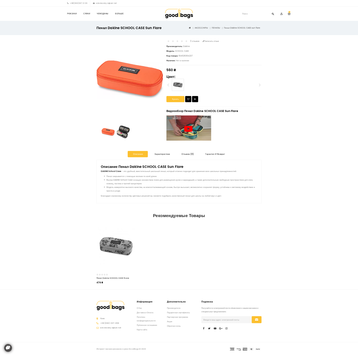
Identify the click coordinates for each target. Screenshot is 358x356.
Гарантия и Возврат (215, 154)
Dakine (186, 46)
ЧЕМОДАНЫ (102, 13)
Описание (138, 154)
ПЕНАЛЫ (216, 27)
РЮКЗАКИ (72, 13)
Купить (175, 99)
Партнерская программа (177, 317)
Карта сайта (142, 329)
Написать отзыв (211, 41)
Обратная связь (174, 326)
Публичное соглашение (147, 325)
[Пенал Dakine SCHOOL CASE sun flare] (108, 132)
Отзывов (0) (187, 154)
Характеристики (162, 154)
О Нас (139, 308)
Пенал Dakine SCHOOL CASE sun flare (242, 27)
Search (272, 14)
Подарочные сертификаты (178, 312)
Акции (169, 321)
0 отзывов (194, 41)
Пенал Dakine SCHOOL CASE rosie (112, 278)
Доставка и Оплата (145, 312)
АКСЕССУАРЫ (201, 27)
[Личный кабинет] (281, 14)
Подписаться (257, 319)
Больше (119, 13)
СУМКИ (86, 13)
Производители (173, 308)
